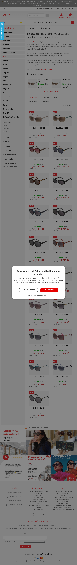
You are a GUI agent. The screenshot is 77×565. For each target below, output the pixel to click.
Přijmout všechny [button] (49, 290)
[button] (38, 295)
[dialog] (38, 282)
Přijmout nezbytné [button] (28, 290)
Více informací (44, 285)
